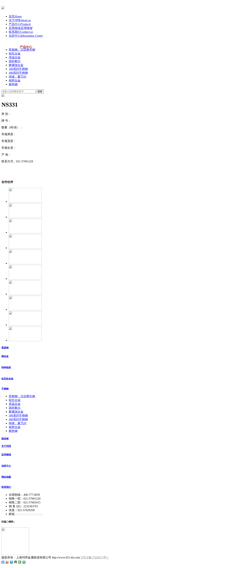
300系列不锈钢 (18, 68)
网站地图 (6, 477)
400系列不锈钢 (18, 72)
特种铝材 (6, 367)
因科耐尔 (14, 61)
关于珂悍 (6, 446)
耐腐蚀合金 (16, 65)
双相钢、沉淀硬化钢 (22, 49)
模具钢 (5, 438)
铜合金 (5, 356)
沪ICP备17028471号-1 (95, 557)
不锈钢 (5, 388)
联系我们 (6, 487)
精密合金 (14, 80)
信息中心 (6, 465)
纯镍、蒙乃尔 (17, 76)
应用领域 (6, 454)
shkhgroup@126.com (30, 514)
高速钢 (5, 347)
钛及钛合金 (7, 378)
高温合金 (14, 57)
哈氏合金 (14, 53)
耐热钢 (13, 84)
